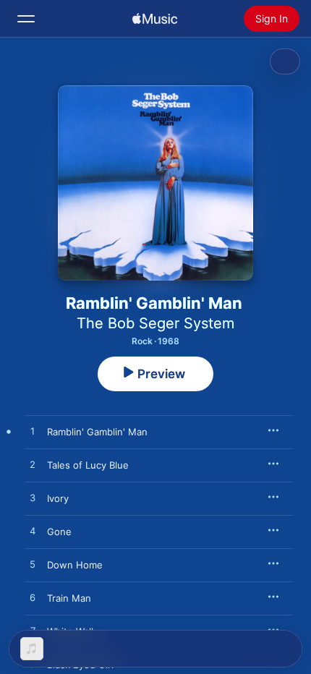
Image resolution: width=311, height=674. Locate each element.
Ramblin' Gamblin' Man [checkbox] (97, 432)
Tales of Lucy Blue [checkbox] (88, 465)
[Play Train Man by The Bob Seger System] (32, 598)
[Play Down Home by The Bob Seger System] (32, 564)
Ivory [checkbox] (58, 498)
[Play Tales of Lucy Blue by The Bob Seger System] (32, 465)
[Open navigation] (26, 19)
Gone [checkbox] (59, 531)
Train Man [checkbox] (69, 598)
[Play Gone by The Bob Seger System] (32, 531)
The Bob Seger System (155, 323)
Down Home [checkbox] (75, 565)
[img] (154, 18)
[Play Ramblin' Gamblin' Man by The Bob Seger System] (32, 431)
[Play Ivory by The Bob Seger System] (32, 498)
